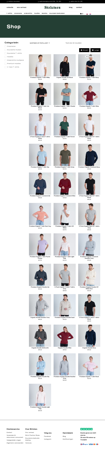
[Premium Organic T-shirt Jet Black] (40, 94)
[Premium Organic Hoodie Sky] (40, 364)
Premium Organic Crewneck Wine (64, 196)
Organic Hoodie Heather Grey (40, 317)
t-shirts (9, 13)
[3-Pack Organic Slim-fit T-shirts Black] (89, 183)
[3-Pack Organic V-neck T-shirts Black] (89, 305)
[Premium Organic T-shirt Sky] (40, 155)
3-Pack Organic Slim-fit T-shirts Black (89, 196)
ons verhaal (21, 7)
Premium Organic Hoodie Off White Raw (89, 288)
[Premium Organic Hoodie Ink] (40, 275)
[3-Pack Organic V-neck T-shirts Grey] (65, 275)
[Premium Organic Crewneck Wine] (65, 183)
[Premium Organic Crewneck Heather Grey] (89, 244)
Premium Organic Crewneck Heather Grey (89, 257)
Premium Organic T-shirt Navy (89, 77)
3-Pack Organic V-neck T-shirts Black (89, 318)
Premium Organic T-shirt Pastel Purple (40, 257)
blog (70, 7)
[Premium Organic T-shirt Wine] (89, 94)
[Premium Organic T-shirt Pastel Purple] (40, 244)
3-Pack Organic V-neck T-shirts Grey (65, 288)
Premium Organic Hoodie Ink (40, 287)
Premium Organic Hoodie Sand (64, 317)
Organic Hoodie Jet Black (64, 77)
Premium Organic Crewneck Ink (40, 196)
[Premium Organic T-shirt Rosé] (89, 364)
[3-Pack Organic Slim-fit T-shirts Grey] (89, 214)
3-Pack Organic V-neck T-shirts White (40, 137)
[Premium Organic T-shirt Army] (65, 155)
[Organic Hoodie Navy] (89, 336)
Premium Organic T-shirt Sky (40, 167)
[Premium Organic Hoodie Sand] (65, 305)
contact (79, 7)
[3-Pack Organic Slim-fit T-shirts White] (89, 124)
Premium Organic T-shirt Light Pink (64, 257)
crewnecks (18, 13)
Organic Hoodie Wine (64, 348)
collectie (10, 7)
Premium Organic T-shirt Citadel (64, 106)
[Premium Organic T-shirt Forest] (65, 124)
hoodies (37, 13)
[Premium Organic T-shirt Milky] (40, 65)
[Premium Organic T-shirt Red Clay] (40, 214)
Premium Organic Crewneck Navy (89, 167)
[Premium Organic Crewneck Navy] (89, 155)
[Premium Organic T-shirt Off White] (65, 214)
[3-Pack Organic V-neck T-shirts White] (40, 124)
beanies (44, 13)
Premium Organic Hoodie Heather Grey (64, 377)
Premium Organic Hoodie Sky (40, 376)
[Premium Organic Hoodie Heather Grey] (65, 364)
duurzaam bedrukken (57, 13)
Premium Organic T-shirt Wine (89, 106)
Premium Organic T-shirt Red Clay (40, 226)
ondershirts (28, 13)
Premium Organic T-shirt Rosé (89, 376)
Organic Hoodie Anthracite (40, 348)
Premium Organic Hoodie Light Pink (40, 408)
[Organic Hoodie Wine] (65, 336)
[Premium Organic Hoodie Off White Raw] (89, 275)
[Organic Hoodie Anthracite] (40, 336)
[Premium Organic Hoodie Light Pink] (40, 395)
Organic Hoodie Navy (89, 348)
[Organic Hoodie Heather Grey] (40, 305)
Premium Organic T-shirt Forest (64, 136)
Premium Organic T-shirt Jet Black (40, 107)
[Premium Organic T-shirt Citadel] (65, 94)
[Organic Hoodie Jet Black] (65, 65)
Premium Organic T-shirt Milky (40, 77)
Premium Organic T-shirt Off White (65, 227)
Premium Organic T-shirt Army (64, 167)
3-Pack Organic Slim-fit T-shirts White (89, 137)
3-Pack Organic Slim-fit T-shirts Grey (89, 227)
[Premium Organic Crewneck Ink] (40, 183)
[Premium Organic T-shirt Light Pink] (65, 244)
